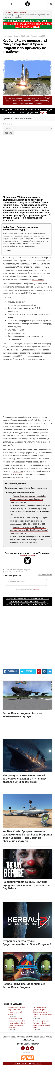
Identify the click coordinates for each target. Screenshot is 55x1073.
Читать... (9, 251)
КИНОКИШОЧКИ (21, 1036)
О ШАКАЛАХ (49, 1036)
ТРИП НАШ (42, 1036)
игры (7, 569)
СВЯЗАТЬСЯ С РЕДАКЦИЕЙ (28, 1063)
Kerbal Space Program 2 (14, 571)
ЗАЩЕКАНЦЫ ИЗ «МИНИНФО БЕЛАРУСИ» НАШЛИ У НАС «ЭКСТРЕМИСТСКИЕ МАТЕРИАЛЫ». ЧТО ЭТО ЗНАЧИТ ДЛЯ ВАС (27, 601)
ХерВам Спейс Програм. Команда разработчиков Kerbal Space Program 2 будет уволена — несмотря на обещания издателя (27, 836)
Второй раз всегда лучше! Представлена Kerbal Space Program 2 (27, 942)
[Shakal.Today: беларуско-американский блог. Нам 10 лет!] (27, 3)
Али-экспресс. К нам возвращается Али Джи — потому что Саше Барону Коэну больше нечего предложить (30, 508)
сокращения (18, 471)
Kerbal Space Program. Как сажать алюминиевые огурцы (24, 714)
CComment (35, 589)
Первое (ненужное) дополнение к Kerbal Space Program (24, 985)
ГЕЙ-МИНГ (36, 1036)
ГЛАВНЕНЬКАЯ (6, 1036)
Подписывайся (27, 555)
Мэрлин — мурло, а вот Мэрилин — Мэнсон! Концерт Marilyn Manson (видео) (29, 529)
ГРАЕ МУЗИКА (29, 1036)
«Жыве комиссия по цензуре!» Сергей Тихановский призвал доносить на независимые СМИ (29, 520)
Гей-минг (8, 12)
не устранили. (38, 279)
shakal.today (42, 488)
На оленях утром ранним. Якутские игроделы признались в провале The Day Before (26, 885)
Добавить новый (45, 574)
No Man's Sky (17, 435)
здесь (43, 112)
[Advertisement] (27, 165)
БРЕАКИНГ (13, 1036)
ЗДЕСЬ (36, 26)
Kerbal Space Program (21, 569)
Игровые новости (19, 12)
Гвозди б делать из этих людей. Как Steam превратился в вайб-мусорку (28, 497)
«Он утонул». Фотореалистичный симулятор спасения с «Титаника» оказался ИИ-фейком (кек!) (24, 778)
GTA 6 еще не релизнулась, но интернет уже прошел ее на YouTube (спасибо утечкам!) (30, 539)
